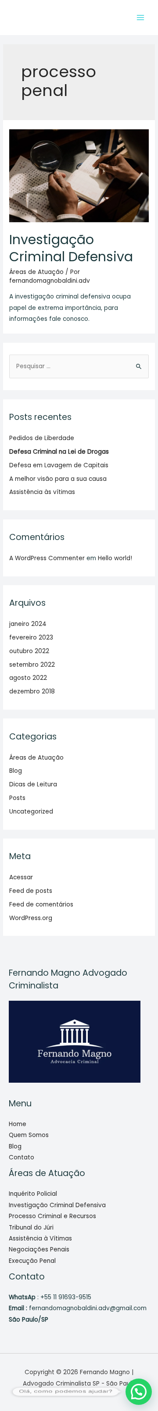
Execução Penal (32, 1261)
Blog (15, 771)
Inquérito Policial (33, 1194)
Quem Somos (29, 1135)
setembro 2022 (32, 665)
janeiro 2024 (28, 624)
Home (17, 1124)
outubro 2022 (29, 651)
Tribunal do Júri (31, 1227)
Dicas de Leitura (33, 784)
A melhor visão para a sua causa (58, 479)
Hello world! (115, 558)
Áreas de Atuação (36, 272)
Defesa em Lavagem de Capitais (58, 465)
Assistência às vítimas (42, 492)
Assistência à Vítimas (40, 1238)
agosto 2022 (28, 678)
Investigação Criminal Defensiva (71, 248)
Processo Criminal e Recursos (52, 1216)
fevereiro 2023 (31, 637)
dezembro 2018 (32, 691)
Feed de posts (30, 891)
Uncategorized (31, 811)
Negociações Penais (39, 1249)
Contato (21, 1157)
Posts (17, 798)
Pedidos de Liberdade (41, 438)
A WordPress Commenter (47, 558)
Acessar (21, 877)
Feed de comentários (41, 904)
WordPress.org (30, 918)
